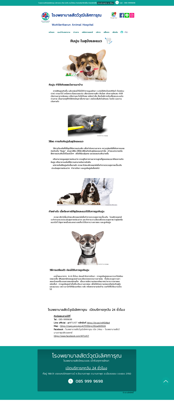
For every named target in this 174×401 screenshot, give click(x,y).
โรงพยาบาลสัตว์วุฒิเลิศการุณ (77, 15)
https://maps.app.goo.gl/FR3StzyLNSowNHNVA (83, 326)
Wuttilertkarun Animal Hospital (72, 24)
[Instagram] (132, 15)
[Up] (166, 381)
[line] (127, 15)
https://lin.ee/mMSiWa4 (98, 322)
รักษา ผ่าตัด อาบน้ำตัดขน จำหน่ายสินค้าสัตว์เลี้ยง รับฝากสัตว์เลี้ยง (79, 3)
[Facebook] (122, 15)
